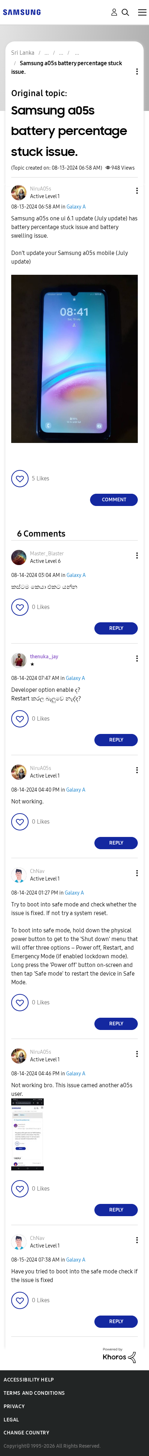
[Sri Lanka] (22, 11)
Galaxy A (76, 207)
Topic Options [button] (125, 71)
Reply (116, 628)
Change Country (26, 1433)
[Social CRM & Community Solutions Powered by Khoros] (119, 1355)
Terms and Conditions (34, 1393)
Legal (11, 1420)
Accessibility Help (29, 1380)
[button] (125, 190)
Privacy (14, 1406)
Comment (114, 500)
